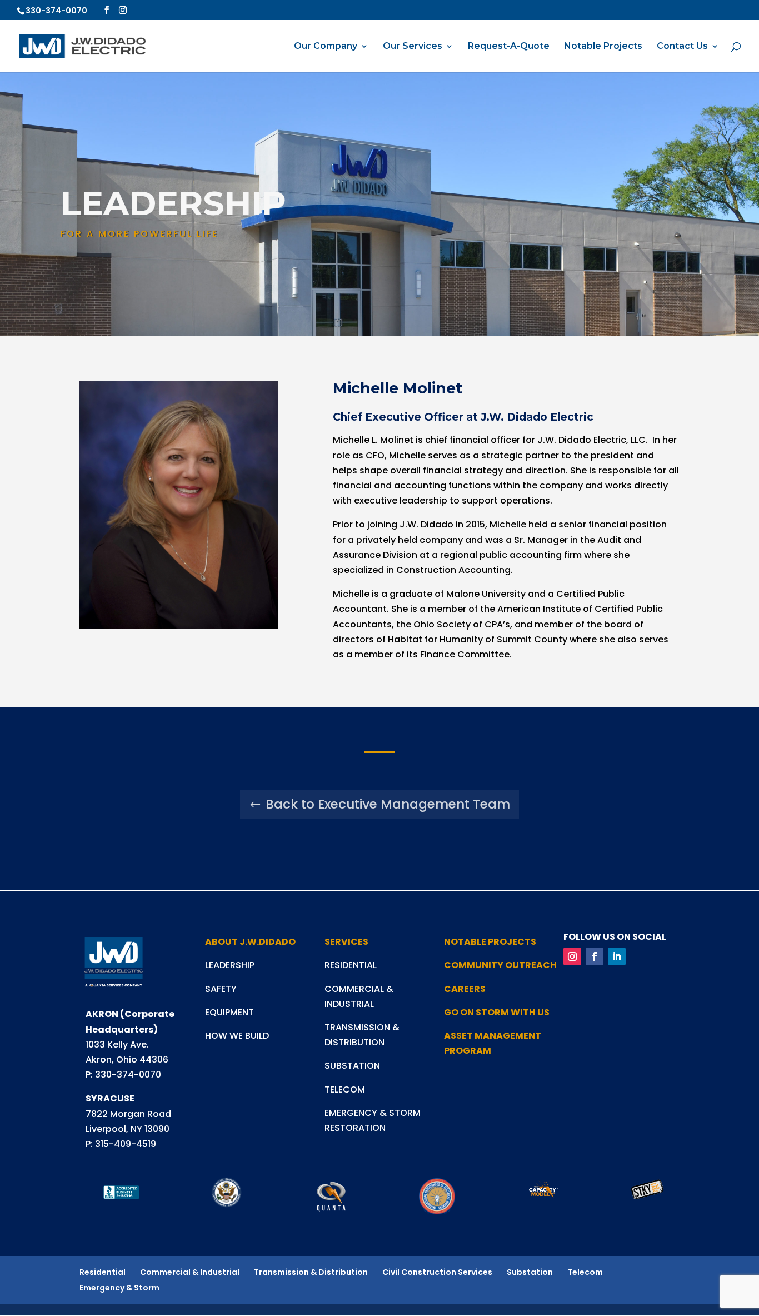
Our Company (325, 46)
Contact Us (682, 46)
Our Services (412, 46)
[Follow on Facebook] (594, 956)
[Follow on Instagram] (572, 956)
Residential (102, 1272)
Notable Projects (603, 46)
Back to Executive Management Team (388, 804)
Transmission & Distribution (311, 1272)
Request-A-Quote (509, 46)
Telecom (585, 1272)
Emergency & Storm (119, 1287)
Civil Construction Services (437, 1272)
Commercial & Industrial (189, 1272)
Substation (530, 1272)
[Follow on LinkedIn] (617, 956)
